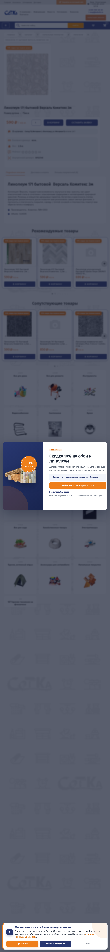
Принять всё (22, 944)
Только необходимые (55, 944)
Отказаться (89, 944)
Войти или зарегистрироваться (78, 485)
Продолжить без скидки (59, 492)
